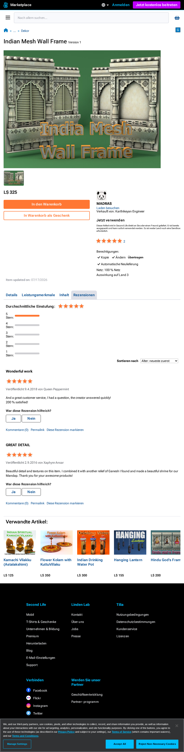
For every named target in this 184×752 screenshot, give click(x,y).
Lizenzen (122, 636)
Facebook (40, 690)
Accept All (120, 744)
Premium (32, 636)
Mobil (30, 614)
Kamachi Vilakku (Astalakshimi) (17, 562)
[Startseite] (6, 30)
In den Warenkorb (47, 204)
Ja (13, 418)
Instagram (40, 706)
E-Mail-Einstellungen (40, 657)
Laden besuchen (107, 208)
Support (31, 665)
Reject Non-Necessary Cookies (157, 744)
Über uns (77, 622)
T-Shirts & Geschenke (41, 622)
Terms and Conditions (25, 735)
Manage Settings (17, 744)
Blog (29, 650)
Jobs (75, 629)
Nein (31, 418)
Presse (76, 636)
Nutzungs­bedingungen (132, 614)
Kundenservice (126, 629)
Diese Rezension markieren (65, 430)
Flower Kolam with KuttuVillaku (55, 562)
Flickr (37, 698)
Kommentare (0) (17, 430)
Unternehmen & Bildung (43, 629)
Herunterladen (36, 643)
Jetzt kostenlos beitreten (156, 5)
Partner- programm (85, 701)
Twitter (38, 713)
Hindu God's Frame (167, 560)
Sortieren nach (127, 361)
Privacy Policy (66, 731)
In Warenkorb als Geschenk (47, 215)
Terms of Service (121, 731)
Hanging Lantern (128, 560)
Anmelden (120, 5)
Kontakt (76, 614)
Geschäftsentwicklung (87, 694)
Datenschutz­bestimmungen (136, 622)
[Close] (177, 726)
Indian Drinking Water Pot (90, 562)
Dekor (25, 31)
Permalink (37, 430)
